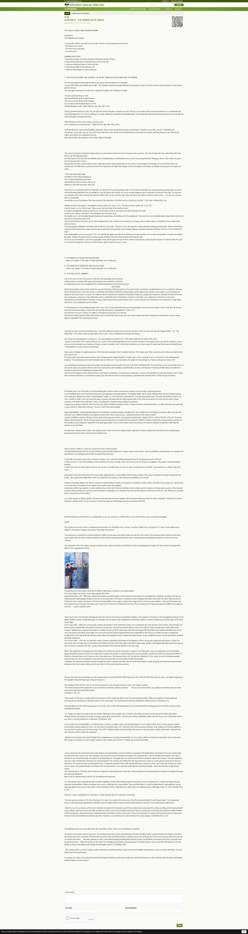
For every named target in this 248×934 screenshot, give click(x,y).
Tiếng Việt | (174, 1)
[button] (156, 9)
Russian (180, 1)
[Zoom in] (65, 17)
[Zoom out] (68, 17)
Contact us (165, 1)
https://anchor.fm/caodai (89, 30)
